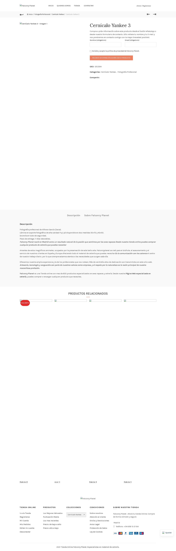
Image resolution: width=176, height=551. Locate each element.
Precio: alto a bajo (51, 528)
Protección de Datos (98, 528)
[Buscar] (154, 6)
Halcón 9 (93, 482)
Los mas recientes (51, 520)
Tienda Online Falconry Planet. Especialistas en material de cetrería (90, 547)
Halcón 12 (24, 482)
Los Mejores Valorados (52, 513)
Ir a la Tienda (25, 513)
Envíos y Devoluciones (99, 520)
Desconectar (25, 532)
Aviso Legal (95, 524)
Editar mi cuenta (27, 528)
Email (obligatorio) (132, 40)
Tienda (77, 6)
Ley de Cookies (96, 532)
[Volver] (22, 14)
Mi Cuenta (24, 520)
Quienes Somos (64, 6)
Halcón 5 (127, 482)
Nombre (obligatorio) (98, 40)
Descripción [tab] (73, 215)
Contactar (89, 6)
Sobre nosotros (96, 513)
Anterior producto (148, 14)
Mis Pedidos (25, 524)
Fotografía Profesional (42, 14)
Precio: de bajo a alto (52, 524)
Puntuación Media (51, 517)
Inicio (51, 6)
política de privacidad (115, 51)
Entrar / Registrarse (144, 6)
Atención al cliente (98, 517)
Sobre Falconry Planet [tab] (96, 215)
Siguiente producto (154, 14)
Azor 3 (57, 482)
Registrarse (25, 517)
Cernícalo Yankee (58, 14)
